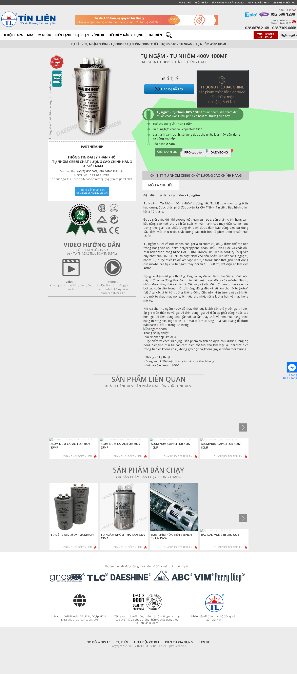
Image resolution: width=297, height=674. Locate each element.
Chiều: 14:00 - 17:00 (281, 23)
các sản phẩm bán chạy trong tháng (148, 477)
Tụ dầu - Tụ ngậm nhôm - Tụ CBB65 (97, 44)
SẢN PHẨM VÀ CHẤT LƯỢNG (228, 2)
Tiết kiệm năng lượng (125, 35)
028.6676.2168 (257, 27)
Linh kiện (154, 35)
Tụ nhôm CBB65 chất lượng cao (152, 44)
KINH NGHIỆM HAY (258, 2)
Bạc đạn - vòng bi (89, 35)
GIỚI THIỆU (201, 2)
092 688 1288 (282, 14)
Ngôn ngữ (288, 35)
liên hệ (204, 642)
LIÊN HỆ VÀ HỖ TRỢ (284, 2)
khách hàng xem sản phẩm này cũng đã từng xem (148, 386)
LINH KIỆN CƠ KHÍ (146, 642)
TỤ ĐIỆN (122, 642)
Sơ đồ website (98, 642)
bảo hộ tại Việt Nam (222, 102)
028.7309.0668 (284, 27)
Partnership (92, 147)
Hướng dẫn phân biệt (91, 189)
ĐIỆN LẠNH (63, 35)
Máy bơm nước (39, 35)
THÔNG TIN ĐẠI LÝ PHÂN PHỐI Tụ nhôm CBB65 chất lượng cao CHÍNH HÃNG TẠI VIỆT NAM (92, 161)
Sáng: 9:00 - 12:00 (281, 20)
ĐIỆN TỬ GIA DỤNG (179, 642)
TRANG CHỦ (184, 2)
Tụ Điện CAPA (12, 35)
